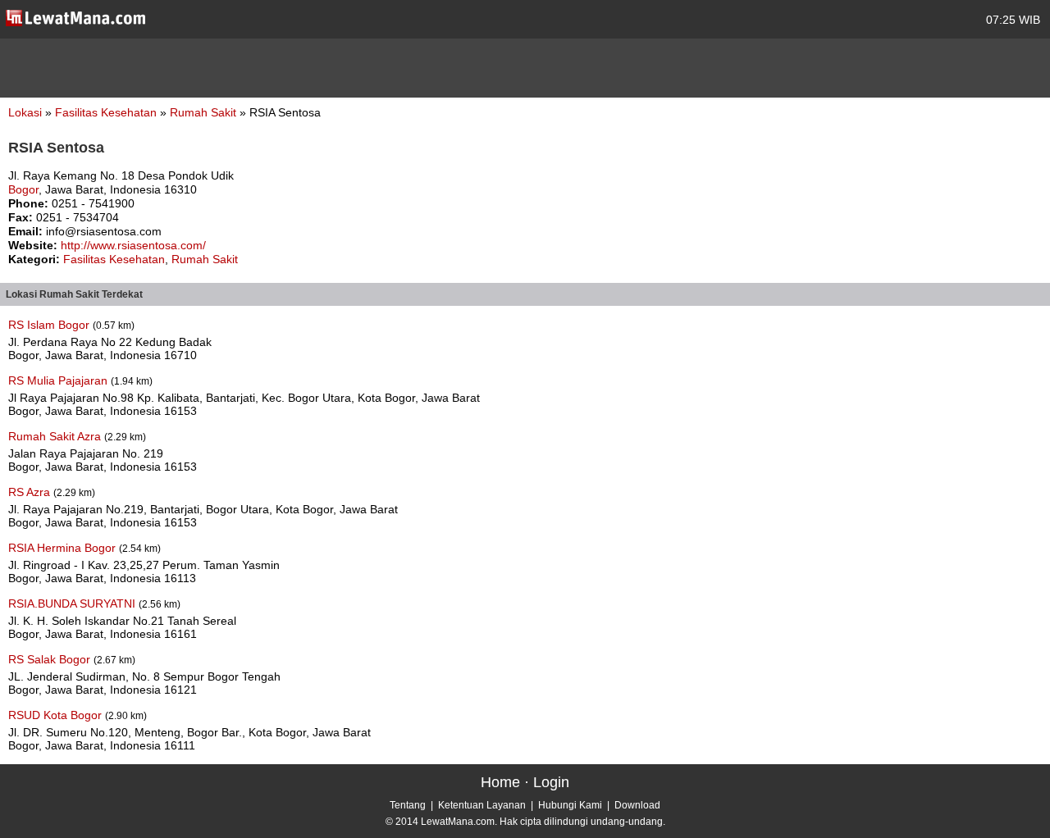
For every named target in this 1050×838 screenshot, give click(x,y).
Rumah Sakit (205, 112)
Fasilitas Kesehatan (107, 112)
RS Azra (30, 492)
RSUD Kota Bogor (56, 715)
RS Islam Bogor (50, 324)
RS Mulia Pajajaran (59, 380)
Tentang (408, 805)
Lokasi (25, 112)
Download (637, 805)
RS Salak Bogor (51, 659)
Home (500, 782)
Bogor (23, 189)
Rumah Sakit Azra (56, 436)
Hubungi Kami (570, 805)
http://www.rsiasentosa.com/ (133, 245)
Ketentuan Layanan (482, 805)
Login (551, 782)
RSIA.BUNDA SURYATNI (73, 603)
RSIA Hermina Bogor (63, 547)
